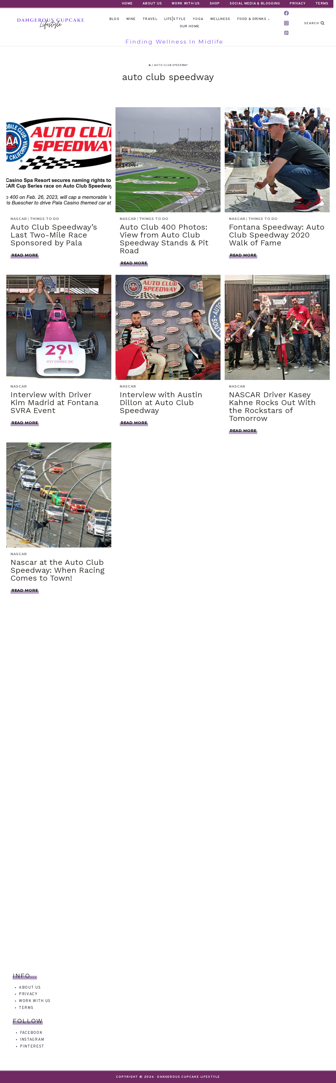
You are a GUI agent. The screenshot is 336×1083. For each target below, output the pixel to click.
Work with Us (35, 1001)
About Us (152, 4)
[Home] (149, 65)
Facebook (31, 1032)
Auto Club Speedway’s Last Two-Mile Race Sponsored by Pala (53, 234)
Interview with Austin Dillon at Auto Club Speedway (161, 402)
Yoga (198, 19)
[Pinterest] (286, 33)
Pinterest (32, 1046)
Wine (131, 19)
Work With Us (186, 4)
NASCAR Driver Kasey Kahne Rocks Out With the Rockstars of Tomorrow (272, 406)
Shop (215, 4)
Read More (25, 255)
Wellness (220, 19)
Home (127, 4)
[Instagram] (286, 23)
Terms (322, 4)
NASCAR (18, 219)
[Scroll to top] (322, 1069)
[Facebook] (286, 13)
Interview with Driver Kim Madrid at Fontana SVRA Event (54, 402)
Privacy (298, 4)
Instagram (32, 1039)
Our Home (190, 26)
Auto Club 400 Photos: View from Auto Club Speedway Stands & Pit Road (164, 238)
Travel (150, 19)
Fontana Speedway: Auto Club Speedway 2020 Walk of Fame (276, 234)
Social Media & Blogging (255, 4)
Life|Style (175, 19)
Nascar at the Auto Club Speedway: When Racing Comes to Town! (57, 570)
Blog (114, 19)
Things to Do (44, 219)
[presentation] (58, 159)
